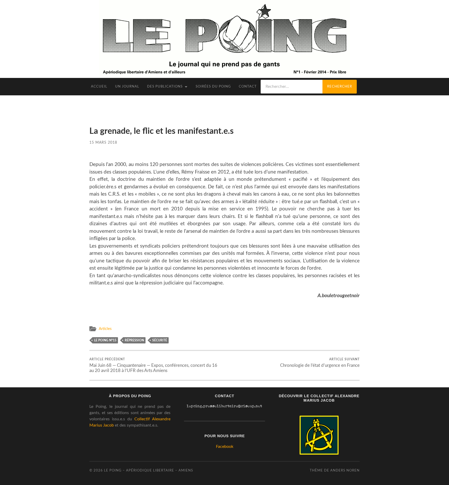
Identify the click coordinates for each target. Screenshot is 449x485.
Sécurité (159, 340)
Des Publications (165, 86)
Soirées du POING (213, 86)
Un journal (127, 86)
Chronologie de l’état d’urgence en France (320, 363)
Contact (248, 86)
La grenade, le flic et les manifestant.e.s (161, 131)
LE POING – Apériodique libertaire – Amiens (148, 470)
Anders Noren (345, 470)
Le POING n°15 (105, 340)
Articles (105, 329)
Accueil (99, 86)
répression (134, 340)
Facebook (224, 446)
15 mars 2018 (103, 142)
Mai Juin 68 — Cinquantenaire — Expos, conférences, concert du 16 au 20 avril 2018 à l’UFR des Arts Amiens (153, 365)
